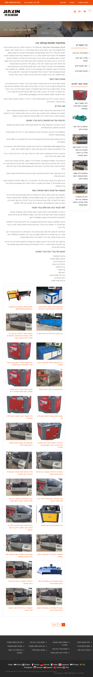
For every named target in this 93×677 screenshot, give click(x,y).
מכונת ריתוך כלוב (84, 650)
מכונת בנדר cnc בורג (80, 53)
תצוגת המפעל (83, 2)
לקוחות (72, 2)
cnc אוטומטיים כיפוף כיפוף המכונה (51, 389)
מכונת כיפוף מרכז (81, 71)
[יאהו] (75, 11)
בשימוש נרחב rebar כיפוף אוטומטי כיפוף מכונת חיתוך (80, 176)
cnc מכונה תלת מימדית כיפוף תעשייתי (49, 333)
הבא (54, 625)
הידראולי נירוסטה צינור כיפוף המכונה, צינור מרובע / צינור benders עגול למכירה (50, 445)
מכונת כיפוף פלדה (38, 650)
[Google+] (80, 11)
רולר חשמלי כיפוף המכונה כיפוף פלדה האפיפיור (80, 106)
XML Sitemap (69, 673)
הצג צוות (63, 2)
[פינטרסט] (85, 11)
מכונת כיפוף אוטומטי (14, 646)
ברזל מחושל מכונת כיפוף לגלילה (52, 525)
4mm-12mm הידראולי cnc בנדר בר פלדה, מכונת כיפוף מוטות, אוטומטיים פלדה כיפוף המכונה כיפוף (19, 336)
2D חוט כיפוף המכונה (14, 642)
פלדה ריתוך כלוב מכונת (59, 653)
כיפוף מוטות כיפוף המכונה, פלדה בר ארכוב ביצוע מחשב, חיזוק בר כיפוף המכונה (20, 527)
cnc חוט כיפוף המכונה (37, 646)
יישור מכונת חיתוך (81, 66)
